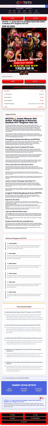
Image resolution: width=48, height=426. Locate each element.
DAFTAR (35, 18)
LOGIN (12, 18)
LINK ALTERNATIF (36, 418)
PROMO (13, 414)
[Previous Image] (2, 50)
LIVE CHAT (25, 421)
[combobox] (22, 6)
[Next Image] (46, 50)
